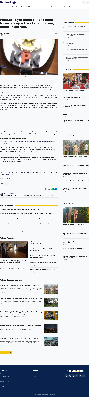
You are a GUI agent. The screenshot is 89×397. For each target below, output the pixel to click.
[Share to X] (49, 189)
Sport (41, 6)
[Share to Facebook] (46, 189)
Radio (65, 6)
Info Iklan (2, 386)
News (8, 6)
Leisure (60, 6)
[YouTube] (76, 375)
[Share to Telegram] (57, 189)
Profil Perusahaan (4, 381)
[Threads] (80, 375)
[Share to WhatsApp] (52, 189)
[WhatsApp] (83, 375)
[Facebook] (66, 375)
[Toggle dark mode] (87, 2)
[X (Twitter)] (69, 375)
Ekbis (22, 6)
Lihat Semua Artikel (6, 352)
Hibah (6, 184)
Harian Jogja (25, 172)
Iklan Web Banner (4, 384)
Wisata (35, 6)
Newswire (7, 33)
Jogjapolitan (15, 6)
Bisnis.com (33, 376)
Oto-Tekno (28, 6)
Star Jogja (33, 378)
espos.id (33, 373)
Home (2, 6)
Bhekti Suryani (9, 193)
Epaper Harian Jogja (6, 174)
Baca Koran (72, 6)
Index (86, 6)
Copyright (2, 378)
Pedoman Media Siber (5, 376)
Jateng (46, 6)
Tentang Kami (3, 373)
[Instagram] (73, 375)
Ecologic (53, 6)
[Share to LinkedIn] (54, 189)
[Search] (83, 2)
